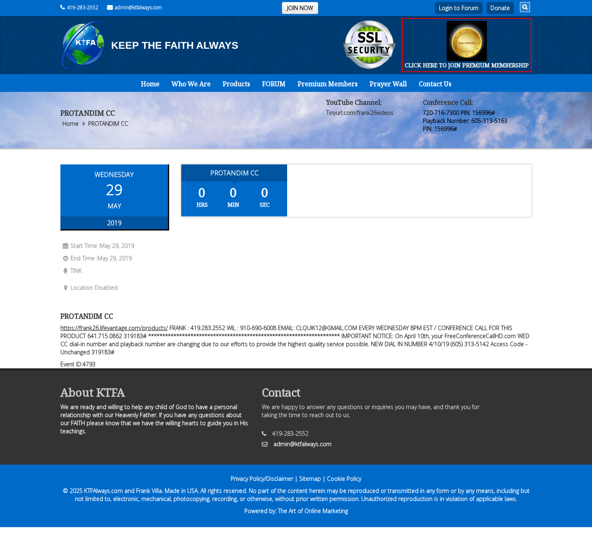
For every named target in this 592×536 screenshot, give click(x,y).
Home (150, 83)
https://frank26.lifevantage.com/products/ (114, 328)
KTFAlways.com (103, 490)
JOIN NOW (300, 8)
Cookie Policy (344, 478)
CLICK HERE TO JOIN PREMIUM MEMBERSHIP (467, 65)
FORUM (274, 83)
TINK (76, 270)
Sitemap (310, 478)
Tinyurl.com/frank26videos (359, 112)
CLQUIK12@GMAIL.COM (326, 328)
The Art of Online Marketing (313, 511)
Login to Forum (458, 8)
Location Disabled (94, 287)
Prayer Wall (388, 83)
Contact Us (435, 83)
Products (236, 83)
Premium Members (328, 83)
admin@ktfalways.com (138, 7)
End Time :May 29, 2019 (101, 258)
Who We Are (191, 83)
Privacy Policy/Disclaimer (262, 478)
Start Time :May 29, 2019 (102, 245)
